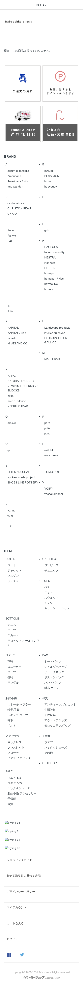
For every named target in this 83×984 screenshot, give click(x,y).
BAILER (49, 170)
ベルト (11, 725)
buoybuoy (50, 186)
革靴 (10, 661)
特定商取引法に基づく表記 (24, 875)
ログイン (12, 939)
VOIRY (48, 488)
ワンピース (51, 565)
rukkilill (48, 450)
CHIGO (12, 213)
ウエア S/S (14, 777)
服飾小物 (11, 698)
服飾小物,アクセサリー (21, 793)
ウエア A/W (14, 783)
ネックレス (14, 742)
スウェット (51, 597)
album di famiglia (18, 170)
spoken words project (21, 477)
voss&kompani (53, 493)
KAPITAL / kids (16, 332)
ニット (48, 592)
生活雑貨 (50, 709)
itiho (10, 311)
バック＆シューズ (55, 747)
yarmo (11, 510)
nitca (10, 395)
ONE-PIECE (50, 559)
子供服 (46, 735)
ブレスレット (15, 747)
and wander (15, 186)
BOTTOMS (12, 618)
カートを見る (15, 923)
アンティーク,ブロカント (60, 704)
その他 (48, 752)
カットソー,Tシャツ (57, 608)
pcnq (47, 433)
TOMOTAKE (52, 472)
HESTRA (50, 257)
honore (48, 289)
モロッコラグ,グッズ (57, 725)
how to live (51, 283)
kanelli (11, 338)
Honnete (49, 262)
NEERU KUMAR (17, 406)
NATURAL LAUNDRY (20, 381)
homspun (50, 273)
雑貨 (45, 698)
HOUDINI (50, 268)
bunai (47, 181)
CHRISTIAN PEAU (19, 208)
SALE (8, 771)
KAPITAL (13, 327)
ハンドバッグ (52, 682)
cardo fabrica (15, 203)
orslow (11, 422)
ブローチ (13, 752)
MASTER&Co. (53, 359)
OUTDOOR (49, 763)
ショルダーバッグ (55, 666)
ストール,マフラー (19, 704)
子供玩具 (50, 715)
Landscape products (57, 327)
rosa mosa (51, 455)
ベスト (48, 587)
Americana (14, 176)
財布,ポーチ (51, 687)
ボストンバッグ (54, 677)
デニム (11, 624)
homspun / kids (54, 278)
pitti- (47, 428)
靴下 (10, 720)
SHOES (10, 655)
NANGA (12, 375)
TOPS (46, 580)
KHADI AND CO (17, 343)
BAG (45, 655)
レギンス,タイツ (17, 715)
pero (47, 422)
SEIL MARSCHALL (19, 472)
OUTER (10, 559)
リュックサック (54, 672)
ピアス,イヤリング (19, 758)
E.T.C (8, 526)
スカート (13, 635)
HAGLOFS (51, 247)
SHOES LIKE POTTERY (22, 482)
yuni (10, 515)
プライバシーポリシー (21, 891)
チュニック (51, 570)
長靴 (10, 677)
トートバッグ (52, 661)
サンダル (13, 682)
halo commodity (54, 252)
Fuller (11, 230)
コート (11, 565)
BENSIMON (51, 176)
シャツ (48, 603)
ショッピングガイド (19, 860)
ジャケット (14, 570)
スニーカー (14, 666)
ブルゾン (13, 575)
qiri (9, 450)
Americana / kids (18, 181)
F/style (11, 235)
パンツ (11, 630)
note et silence (16, 401)
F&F (10, 240)
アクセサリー (13, 735)
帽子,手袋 (13, 709)
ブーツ (11, 672)
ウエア (48, 742)
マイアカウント (17, 907)
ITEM (8, 551)
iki (8, 305)
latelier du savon (54, 332)
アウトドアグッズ (55, 720)
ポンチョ (13, 581)
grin (46, 230)
